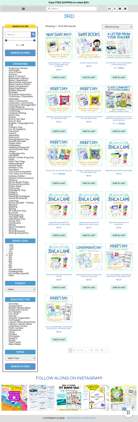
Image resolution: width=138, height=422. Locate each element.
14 (91, 350)
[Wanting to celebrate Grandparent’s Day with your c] (96, 398)
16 (101, 350)
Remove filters (20, 53)
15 (96, 350)
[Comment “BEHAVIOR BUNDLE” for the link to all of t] (14, 398)
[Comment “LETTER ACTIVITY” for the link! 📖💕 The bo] (42, 398)
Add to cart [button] (59, 77)
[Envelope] (109, 8)
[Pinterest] (125, 8)
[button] (23, 8)
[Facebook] (120, 8)
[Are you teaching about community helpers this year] (124, 398)
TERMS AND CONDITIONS (81, 418)
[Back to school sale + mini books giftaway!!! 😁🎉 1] (69, 398)
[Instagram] (114, 8)
